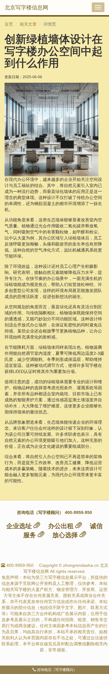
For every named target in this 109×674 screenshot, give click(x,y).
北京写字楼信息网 (26, 8)
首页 (9, 24)
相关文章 (28, 24)
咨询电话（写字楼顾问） (56, 670)
